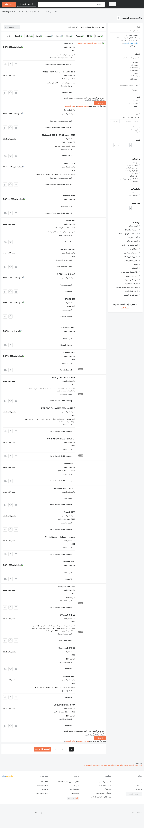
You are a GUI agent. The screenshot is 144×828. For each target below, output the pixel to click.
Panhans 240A (69, 196)
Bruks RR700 (69, 464)
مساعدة (139, 785)
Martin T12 (70, 221)
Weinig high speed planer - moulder (60, 537)
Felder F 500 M (69, 163)
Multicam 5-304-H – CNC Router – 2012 (58, 135)
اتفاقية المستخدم (70, 106)
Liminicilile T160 (68, 328)
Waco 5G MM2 (69, 562)
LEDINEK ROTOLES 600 (64, 488)
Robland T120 (69, 676)
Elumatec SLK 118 (67, 249)
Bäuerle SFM (69, 110)
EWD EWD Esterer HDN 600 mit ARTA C (58, 408)
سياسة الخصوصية (83, 106)
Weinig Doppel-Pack (66, 587)
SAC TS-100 (70, 299)
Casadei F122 (69, 353)
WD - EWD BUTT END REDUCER (61, 439)
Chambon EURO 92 (66, 648)
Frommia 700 (69, 44)
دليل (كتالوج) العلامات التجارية (101, 797)
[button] (10, 64)
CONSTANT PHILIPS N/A (64, 705)
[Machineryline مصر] (130, 4)
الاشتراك (100, 103)
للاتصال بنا (139, 789)
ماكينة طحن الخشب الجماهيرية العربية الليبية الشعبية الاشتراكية (121, 765)
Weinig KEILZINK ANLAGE (63, 378)
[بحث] (102, 4)
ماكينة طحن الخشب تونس (91, 765)
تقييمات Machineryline (103, 793)
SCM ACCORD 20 (67, 615)
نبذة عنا (140, 782)
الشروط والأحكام (105, 782)
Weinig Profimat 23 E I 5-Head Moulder (59, 72)
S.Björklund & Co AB (66, 274)
